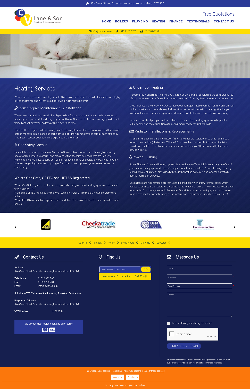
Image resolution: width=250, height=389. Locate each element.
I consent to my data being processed (192, 323)
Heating (158, 21)
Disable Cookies (137, 385)
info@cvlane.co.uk (102, 31)
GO (146, 269)
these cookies (157, 371)
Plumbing (140, 21)
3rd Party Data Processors (117, 385)
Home (106, 21)
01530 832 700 (128, 31)
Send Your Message (184, 346)
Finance (176, 21)
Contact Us (224, 21)
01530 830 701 (153, 31)
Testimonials (198, 21)
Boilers (121, 21)
